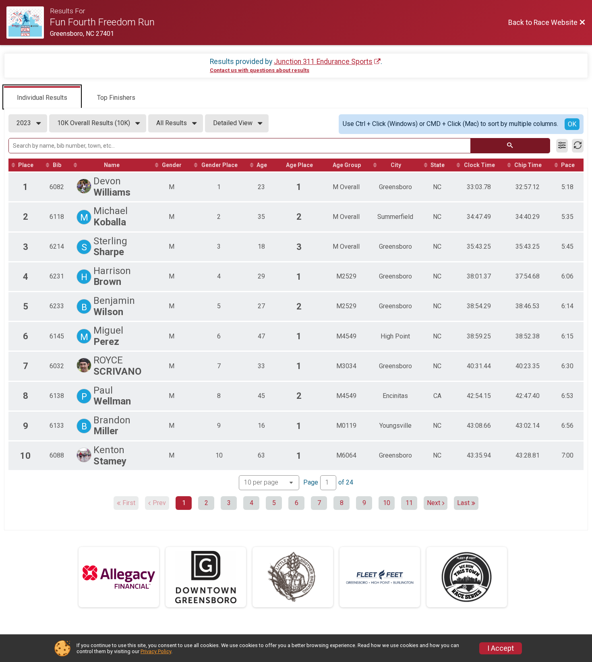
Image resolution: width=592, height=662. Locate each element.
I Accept (500, 648)
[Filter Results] (562, 146)
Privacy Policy (156, 651)
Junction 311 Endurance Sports (323, 62)
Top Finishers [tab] (116, 97)
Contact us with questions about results (259, 70)
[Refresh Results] (578, 146)
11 (409, 503)
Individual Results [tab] (42, 97)
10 (386, 503)
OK (572, 124)
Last (463, 503)
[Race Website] (28, 22)
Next (433, 503)
